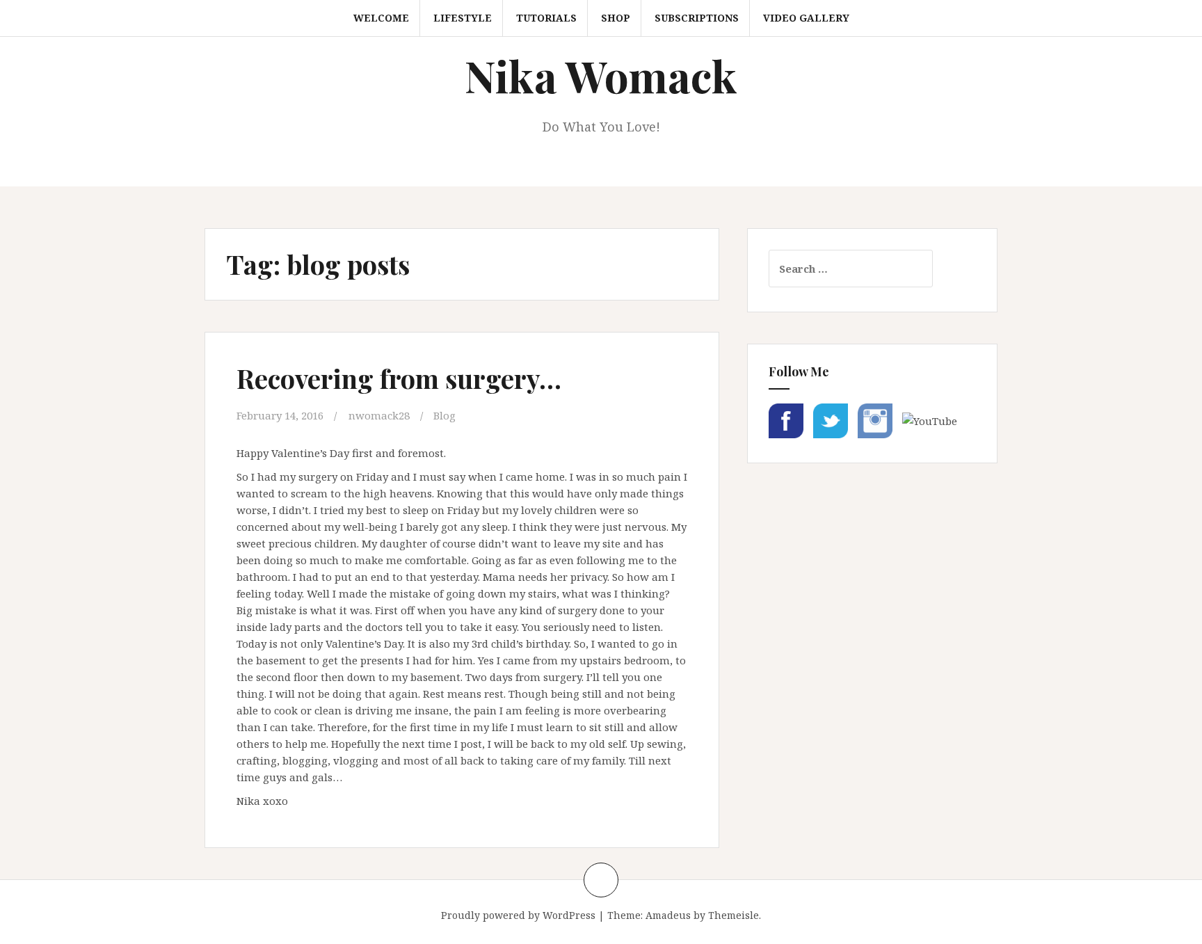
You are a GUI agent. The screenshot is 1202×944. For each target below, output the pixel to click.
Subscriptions (697, 17)
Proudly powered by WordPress (518, 915)
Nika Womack (601, 75)
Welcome (381, 17)
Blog (444, 415)
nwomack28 (379, 415)
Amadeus (668, 915)
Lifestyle (462, 17)
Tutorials (546, 17)
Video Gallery (806, 17)
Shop (615, 17)
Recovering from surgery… (399, 378)
